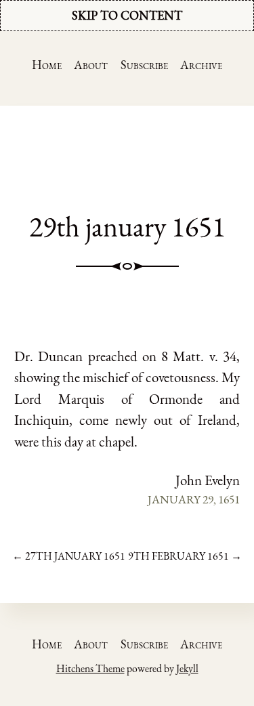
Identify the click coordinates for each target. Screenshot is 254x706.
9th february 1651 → (185, 556)
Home (47, 64)
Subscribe (144, 64)
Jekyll (187, 668)
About (91, 64)
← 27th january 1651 (68, 556)
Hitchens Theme (90, 668)
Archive (201, 64)
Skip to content (127, 15)
